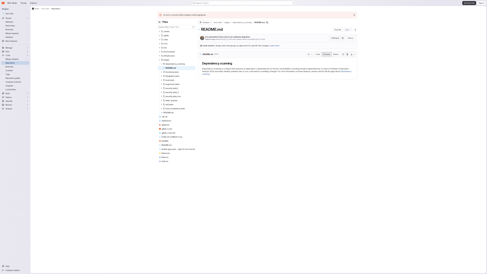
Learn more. (275, 46)
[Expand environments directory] (159, 51)
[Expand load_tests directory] (161, 80)
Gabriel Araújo (210, 39)
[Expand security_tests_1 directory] (161, 88)
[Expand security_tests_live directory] (161, 96)
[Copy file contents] (343, 54)
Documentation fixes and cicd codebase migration (227, 37)
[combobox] (176, 27)
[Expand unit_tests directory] (161, 104)
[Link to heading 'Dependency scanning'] (233, 63)
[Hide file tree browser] (159, 22)
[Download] (353, 54)
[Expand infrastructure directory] (159, 55)
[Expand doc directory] (159, 47)
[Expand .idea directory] (159, 39)
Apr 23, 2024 (227, 39)
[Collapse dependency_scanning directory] (161, 63)
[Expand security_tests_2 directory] (161, 92)
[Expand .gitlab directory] (159, 35)
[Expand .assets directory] (159, 31)
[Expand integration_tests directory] (161, 76)
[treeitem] (176, 31)
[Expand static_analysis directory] (161, 100)
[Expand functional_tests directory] (161, 72)
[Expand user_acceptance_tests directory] (161, 108)
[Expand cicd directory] (159, 43)
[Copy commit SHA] (343, 38)
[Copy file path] (267, 22)
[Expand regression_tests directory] (161, 84)
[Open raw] (347, 54)
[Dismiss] (354, 14)
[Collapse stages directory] (159, 59)
